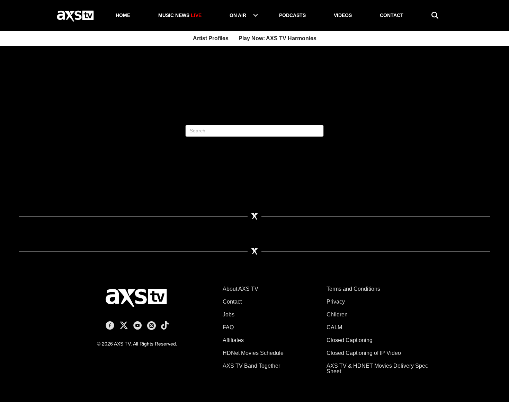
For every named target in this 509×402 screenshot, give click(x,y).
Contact (391, 15)
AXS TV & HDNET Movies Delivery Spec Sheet (377, 368)
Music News (180, 15)
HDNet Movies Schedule (253, 353)
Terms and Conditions (353, 289)
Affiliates (233, 340)
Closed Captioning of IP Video (364, 353)
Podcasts (292, 15)
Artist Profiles (211, 38)
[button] (255, 15)
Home (123, 15)
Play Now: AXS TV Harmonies (277, 38)
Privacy (336, 302)
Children (337, 314)
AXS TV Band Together (251, 366)
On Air (238, 15)
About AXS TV (240, 289)
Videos (343, 15)
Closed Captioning (350, 340)
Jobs (228, 314)
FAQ (228, 327)
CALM (334, 327)
